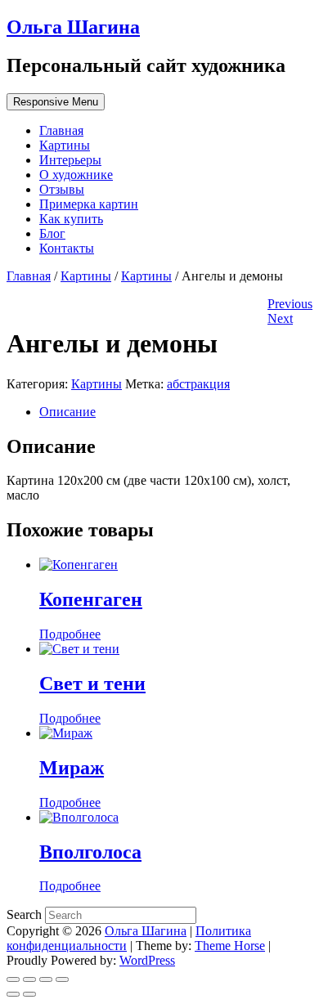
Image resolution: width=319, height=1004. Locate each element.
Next (280, 318)
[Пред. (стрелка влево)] (13, 994)
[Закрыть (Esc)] (13, 979)
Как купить (71, 219)
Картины (64, 145)
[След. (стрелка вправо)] (29, 994)
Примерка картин (88, 204)
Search (26, 914)
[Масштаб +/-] (62, 979)
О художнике (76, 175)
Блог (52, 233)
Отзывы (61, 189)
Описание (67, 412)
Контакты (66, 248)
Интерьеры (70, 160)
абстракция (198, 384)
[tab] (175, 412)
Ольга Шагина (73, 27)
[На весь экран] (45, 979)
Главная (61, 130)
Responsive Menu (55, 102)
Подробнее (70, 634)
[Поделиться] (29, 979)
